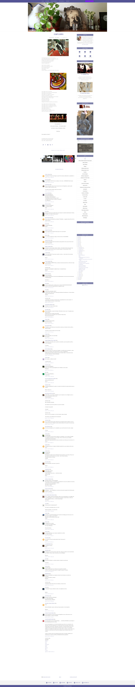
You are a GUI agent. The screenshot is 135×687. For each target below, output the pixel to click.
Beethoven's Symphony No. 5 (85, 175)
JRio (46, 372)
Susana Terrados (48, 488)
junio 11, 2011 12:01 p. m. (49, 382)
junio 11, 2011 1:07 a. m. (49, 238)
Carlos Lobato (47, 174)
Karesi (46, 645)
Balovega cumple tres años (85, 170)
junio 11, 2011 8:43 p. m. (49, 492)
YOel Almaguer (85, 217)
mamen (46, 444)
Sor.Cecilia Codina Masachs (50, 494)
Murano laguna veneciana (85, 210)
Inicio (60, 677)
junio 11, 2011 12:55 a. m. (49, 221)
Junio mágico (81, 270)
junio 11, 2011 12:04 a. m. (49, 177)
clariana (46, 433)
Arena (46, 223)
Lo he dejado (85, 200)
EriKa (46, 587)
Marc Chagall (57, 150)
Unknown (47, 384)
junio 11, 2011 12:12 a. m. (49, 182)
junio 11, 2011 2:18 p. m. (49, 431)
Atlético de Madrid (85, 162)
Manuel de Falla (85, 202)
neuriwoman (47, 184)
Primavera (47, 364)
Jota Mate (47, 309)
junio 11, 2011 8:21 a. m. (49, 338)
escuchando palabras (49, 304)
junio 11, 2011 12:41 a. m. (49, 201)
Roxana (46, 531)
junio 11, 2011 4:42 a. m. (49, 307)
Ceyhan (46, 650)
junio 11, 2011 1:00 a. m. (49, 227)
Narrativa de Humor (82, 262)
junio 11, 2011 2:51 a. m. (49, 287)
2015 (79, 242)
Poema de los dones (82, 266)
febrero (80, 275)
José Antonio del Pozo (49, 393)
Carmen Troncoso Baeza (49, 612)
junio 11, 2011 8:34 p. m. (49, 486)
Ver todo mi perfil (85, 44)
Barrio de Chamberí (85, 173)
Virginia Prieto (47, 230)
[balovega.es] (85, 107)
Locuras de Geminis (82, 265)
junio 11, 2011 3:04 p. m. (49, 442)
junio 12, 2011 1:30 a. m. (49, 535)
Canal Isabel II (85, 189)
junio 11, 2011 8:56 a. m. (49, 362)
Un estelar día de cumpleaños (84, 263)
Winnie (46, 235)
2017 (79, 240)
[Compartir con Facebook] (52, 145)
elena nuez (47, 203)
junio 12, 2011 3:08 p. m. (49, 571)
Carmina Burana (85, 191)
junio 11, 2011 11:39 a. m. (49, 376)
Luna (46, 503)
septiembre (81, 250)
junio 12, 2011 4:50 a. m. (49, 541)
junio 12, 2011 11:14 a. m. (49, 548)
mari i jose (47, 179)
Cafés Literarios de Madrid (85, 183)
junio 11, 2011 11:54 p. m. (49, 511)
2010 (79, 277)
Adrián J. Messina (48, 479)
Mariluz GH (47, 273)
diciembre (81, 247)
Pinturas (61, 150)
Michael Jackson (85, 208)
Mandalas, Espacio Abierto (50, 603)
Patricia (46, 357)
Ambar (46, 513)
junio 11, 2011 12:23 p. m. (49, 398)
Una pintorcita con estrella (83, 267)
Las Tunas (85, 198)
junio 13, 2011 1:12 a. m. (49, 617)
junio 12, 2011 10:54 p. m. (49, 601)
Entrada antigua (73, 677)
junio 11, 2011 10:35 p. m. (49, 501)
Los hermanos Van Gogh (83, 261)
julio (80, 252)
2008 (79, 279)
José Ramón (47, 595)
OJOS (79, 256)
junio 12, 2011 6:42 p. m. (49, 593)
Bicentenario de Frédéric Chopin (85, 177)
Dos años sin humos (85, 194)
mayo (80, 271)
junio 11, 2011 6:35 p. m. (49, 467)
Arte (85, 158)
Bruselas (85, 181)
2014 (79, 243)
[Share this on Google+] (45, 145)
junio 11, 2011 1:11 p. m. (49, 424)
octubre (80, 249)
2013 (79, 244)
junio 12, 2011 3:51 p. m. (49, 585)
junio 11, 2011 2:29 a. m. (49, 281)
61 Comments (64, 37)
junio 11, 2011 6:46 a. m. (49, 317)
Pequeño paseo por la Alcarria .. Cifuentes (84, 258)
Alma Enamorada (48, 217)
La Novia (46, 252)
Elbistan (46, 640)
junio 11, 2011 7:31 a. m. (49, 332)
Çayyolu (46, 647)
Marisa (46, 521)
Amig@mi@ (47, 469)
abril (80, 272)
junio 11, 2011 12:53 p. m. (49, 418)
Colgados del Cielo (82, 268)
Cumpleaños (53, 150)
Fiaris (46, 283)
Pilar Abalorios (47, 426)
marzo (80, 274)
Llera (46, 289)
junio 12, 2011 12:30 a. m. (49, 519)
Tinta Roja (47, 537)
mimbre (46, 450)
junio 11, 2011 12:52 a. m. (49, 215)
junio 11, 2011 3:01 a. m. (49, 296)
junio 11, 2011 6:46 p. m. (49, 476)
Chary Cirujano (47, 261)
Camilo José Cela (85, 185)
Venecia (85, 211)
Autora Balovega (85, 164)
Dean (46, 211)
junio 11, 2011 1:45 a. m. (49, 265)
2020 (79, 236)
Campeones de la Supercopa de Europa (85, 187)
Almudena (47, 550)
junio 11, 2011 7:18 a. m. (49, 323)
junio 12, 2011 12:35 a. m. (49, 529)
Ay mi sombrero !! (82, 255)
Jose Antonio (47, 325)
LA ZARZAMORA (48, 544)
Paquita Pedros (48, 240)
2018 (79, 239)
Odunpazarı (47, 644)
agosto (80, 251)
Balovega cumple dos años (85, 168)
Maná (85, 204)
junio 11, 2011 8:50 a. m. (49, 346)
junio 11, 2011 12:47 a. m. (49, 209)
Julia (46, 558)
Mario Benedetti (85, 206)
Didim (46, 646)
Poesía (64, 150)
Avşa (46, 643)
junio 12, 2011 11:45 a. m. (49, 556)
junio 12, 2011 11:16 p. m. (49, 610)
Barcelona (85, 172)
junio (80, 254)
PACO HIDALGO (48, 348)
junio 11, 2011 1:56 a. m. (49, 271)
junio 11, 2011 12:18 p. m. (49, 391)
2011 (79, 246)
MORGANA (47, 573)
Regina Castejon (48, 246)
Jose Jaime (47, 461)
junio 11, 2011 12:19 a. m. (49, 190)
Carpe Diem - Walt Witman (85, 192)
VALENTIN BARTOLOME (49, 619)
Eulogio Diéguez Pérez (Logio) (50, 340)
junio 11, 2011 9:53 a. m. (49, 370)
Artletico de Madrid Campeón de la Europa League (85, 160)
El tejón (46, 334)
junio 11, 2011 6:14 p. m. (49, 459)
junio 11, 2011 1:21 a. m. (49, 250)
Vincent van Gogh (85, 213)
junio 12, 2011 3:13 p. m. (49, 580)
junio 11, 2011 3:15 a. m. (49, 302)
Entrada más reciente (46, 677)
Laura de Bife (47, 193)
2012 (79, 245)
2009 (79, 278)
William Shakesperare (85, 215)
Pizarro (46, 319)
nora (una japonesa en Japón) (50, 378)
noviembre (81, 248)
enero (80, 276)
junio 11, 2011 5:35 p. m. (49, 448)
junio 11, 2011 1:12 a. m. (49, 244)
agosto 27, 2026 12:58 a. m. (49, 651)
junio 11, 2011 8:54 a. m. (49, 355)
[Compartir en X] (42, 145)
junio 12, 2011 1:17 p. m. (49, 564)
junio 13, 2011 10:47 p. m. (49, 636)
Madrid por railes (82, 269)
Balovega (85, 166)
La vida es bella (85, 196)
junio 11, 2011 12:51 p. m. (49, 410)
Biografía (85, 179)
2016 (79, 241)
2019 (79, 237)
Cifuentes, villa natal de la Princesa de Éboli (85, 260)
